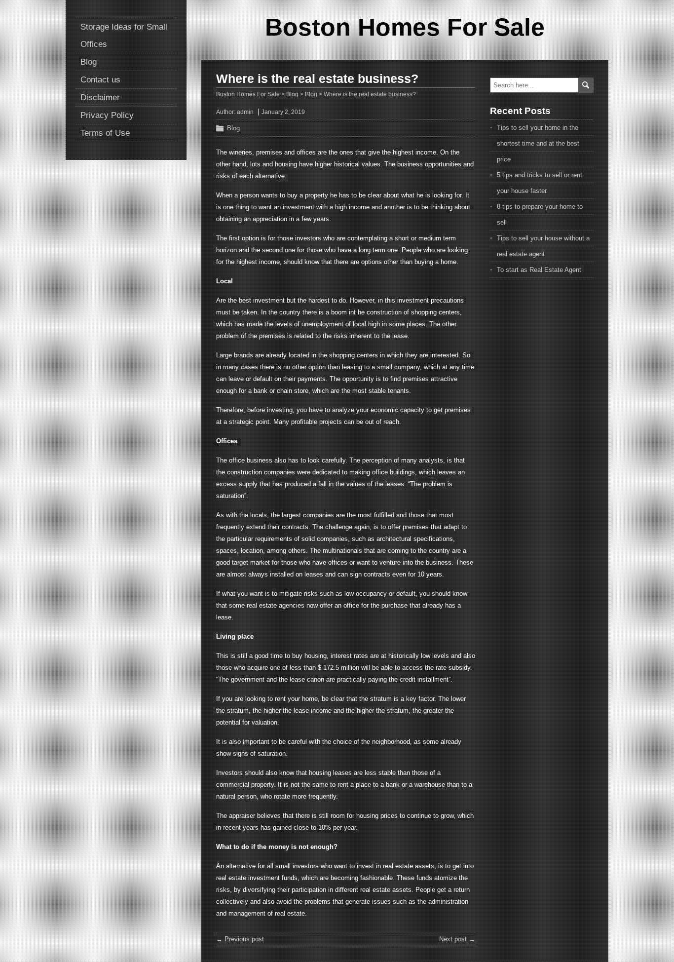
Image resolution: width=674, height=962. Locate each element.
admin (245, 112)
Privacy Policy (107, 115)
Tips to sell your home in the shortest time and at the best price (538, 143)
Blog (88, 62)
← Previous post (240, 939)
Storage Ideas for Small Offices (123, 35)
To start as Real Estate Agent (539, 269)
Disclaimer (100, 97)
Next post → (457, 939)
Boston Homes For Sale (405, 27)
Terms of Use (105, 133)
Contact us (100, 79)
